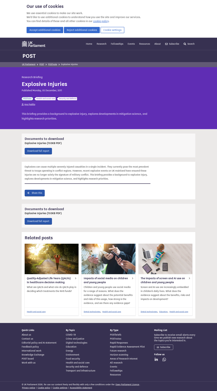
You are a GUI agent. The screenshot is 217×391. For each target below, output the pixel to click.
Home (89, 43)
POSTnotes (115, 338)
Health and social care (36, 312)
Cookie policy (44, 388)
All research (116, 362)
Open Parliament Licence (127, 384)
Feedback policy (30, 346)
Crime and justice (75, 338)
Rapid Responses (119, 342)
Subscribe (173, 43)
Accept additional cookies (44, 30)
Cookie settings (112, 30)
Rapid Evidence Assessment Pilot (127, 346)
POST (29, 55)
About (157, 43)
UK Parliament (28, 64)
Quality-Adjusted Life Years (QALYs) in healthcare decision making (49, 280)
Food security (73, 358)
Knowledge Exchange (33, 354)
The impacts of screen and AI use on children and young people (163, 280)
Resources (144, 43)
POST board (28, 358)
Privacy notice (28, 388)
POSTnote (52, 64)
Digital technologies (92, 312)
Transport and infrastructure (80, 370)
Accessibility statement (81, 388)
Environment (72, 354)
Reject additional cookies (82, 30)
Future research (118, 350)
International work (31, 350)
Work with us (28, 362)
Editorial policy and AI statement (39, 342)
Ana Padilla (29, 104)
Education (163, 312)
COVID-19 (71, 334)
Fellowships (117, 43)
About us (26, 334)
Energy (69, 350)
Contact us (27, 338)
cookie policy (101, 21)
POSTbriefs (115, 334)
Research (101, 43)
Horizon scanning (119, 354)
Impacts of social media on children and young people (106, 280)
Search (191, 43)
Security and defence (77, 366)
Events (131, 43)
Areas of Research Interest (124, 358)
